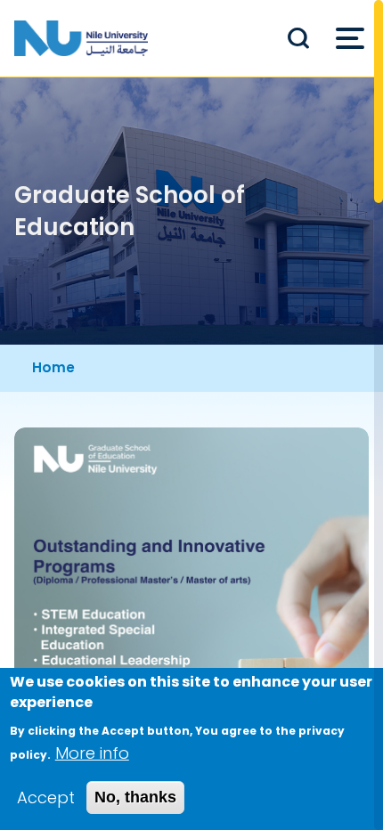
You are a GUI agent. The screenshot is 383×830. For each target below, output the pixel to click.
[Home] (81, 38)
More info (92, 753)
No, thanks (135, 797)
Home (53, 367)
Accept (46, 797)
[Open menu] (350, 38)
